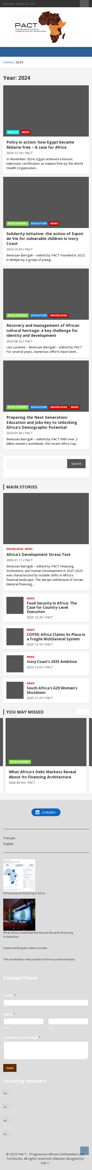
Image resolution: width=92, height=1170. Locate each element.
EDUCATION (39, 223)
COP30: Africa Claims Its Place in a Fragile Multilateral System (56, 636)
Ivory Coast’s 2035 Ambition (52, 661)
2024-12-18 (14, 153)
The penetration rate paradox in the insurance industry (39, 959)
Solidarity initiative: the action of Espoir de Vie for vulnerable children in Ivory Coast (45, 238)
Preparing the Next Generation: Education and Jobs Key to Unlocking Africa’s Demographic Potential (41, 422)
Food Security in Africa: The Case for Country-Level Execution (52, 607)
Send (9, 1068)
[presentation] (80, 712)
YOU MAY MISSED (25, 712)
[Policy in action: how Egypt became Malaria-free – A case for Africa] (46, 111)
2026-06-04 (17, 782)
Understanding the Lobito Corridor (25, 948)
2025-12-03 (35, 667)
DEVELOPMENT (17, 223)
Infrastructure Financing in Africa (24, 893)
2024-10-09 (14, 249)
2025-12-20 (35, 617)
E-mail (9, 995)
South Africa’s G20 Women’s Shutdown (52, 690)
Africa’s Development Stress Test (38, 554)
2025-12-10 (35, 644)
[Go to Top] (84, 1151)
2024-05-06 (14, 433)
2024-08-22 (14, 341)
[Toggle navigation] (8, 52)
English (8, 844)
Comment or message (21, 1037)
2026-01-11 (14, 560)
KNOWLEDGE (58, 315)
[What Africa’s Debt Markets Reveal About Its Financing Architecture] (19, 915)
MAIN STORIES (21, 487)
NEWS (25, 132)
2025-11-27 (35, 698)
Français (9, 838)
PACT (29, 153)
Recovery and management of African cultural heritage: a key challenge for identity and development (42, 330)
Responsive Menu (84, 3)
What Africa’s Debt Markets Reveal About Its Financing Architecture (42, 774)
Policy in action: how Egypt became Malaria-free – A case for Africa (40, 145)
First (6, 1027)
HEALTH (13, 132)
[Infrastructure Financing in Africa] (19, 875)
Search (76, 463)
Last (50, 1027)
